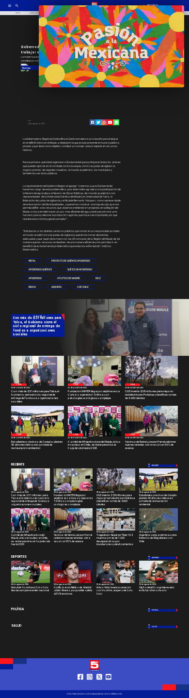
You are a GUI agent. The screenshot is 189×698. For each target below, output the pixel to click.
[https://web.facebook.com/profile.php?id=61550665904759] (80, 686)
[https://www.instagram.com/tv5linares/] (104, 122)
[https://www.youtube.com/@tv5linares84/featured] (110, 122)
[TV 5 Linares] (17, 9)
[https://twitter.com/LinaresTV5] (99, 686)
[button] (32, 260)
